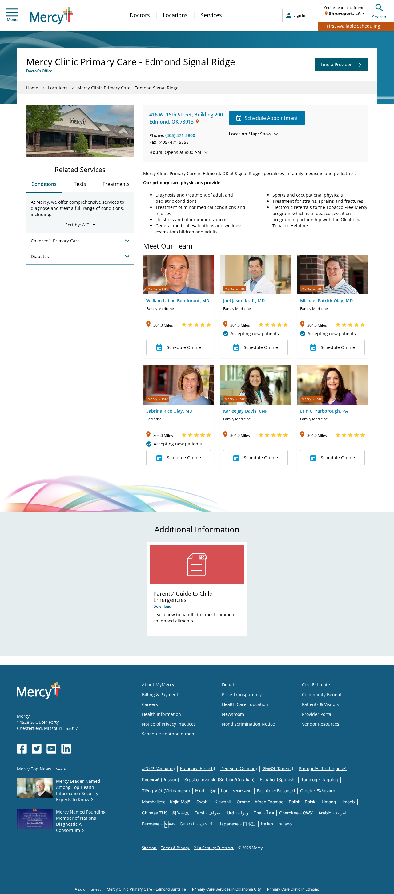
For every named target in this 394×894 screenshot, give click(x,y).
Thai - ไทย (264, 812)
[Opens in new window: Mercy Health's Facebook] (22, 749)
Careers (150, 704)
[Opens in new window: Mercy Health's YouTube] (51, 749)
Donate (229, 685)
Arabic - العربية (333, 812)
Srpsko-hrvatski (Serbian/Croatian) (219, 779)
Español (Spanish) (278, 779)
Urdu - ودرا (237, 812)
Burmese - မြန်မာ (158, 823)
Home (32, 88)
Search (379, 17)
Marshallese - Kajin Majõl (166, 801)
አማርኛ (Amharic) (158, 768)
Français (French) (197, 768)
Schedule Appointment (271, 118)
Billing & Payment (160, 694)
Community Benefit (321, 694)
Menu (12, 19)
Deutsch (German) (238, 768)
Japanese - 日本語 (237, 823)
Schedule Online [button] (184, 347)
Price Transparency (242, 694)
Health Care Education (245, 704)
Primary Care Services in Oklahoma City (226, 889)
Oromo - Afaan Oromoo (260, 801)
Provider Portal (317, 714)
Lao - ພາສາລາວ (236, 790)
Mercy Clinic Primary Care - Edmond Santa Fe (146, 889)
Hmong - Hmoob (338, 801)
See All (62, 769)
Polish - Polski (302, 801)
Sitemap (149, 847)
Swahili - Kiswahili (213, 801)
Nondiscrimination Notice (248, 724)
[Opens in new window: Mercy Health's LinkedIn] (66, 749)
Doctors (140, 15)
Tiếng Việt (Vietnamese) (166, 790)
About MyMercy (158, 685)
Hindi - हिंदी (205, 790)
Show (250, 134)
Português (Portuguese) (323, 768)
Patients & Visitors (320, 704)
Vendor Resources (320, 724)
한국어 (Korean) (277, 768)
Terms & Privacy (175, 847)
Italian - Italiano (276, 823)
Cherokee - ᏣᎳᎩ (296, 812)
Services (211, 15)
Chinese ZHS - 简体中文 (165, 812)
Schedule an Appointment (169, 734)
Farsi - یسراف (208, 812)
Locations (175, 15)
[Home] (51, 15)
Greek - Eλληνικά (318, 790)
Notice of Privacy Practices (169, 724)
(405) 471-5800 (180, 135)
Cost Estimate (316, 685)
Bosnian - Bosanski (276, 790)
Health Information (161, 714)
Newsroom (233, 714)
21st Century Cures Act (214, 847)
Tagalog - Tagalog (319, 779)
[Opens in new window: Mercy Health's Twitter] (37, 749)
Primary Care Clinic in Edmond (293, 889)
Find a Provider (336, 64)
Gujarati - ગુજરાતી (197, 823)
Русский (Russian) (160, 779)
